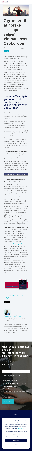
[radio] (16, 378)
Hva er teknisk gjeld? (15, 244)
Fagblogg (6, 51)
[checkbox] (16, 379)
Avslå (16, 444)
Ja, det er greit (16, 440)
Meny (15, 414)
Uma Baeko (7, 47)
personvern (21, 428)
